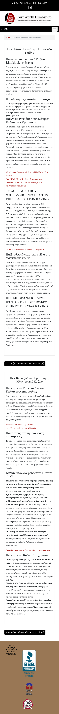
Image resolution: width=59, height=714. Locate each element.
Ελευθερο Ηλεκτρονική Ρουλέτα (19, 424)
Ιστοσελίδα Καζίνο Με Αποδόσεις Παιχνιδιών (25, 249)
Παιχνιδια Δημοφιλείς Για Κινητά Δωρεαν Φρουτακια (28, 550)
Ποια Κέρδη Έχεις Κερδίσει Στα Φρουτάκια (24, 179)
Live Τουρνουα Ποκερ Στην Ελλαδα (21, 428)
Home (8, 37)
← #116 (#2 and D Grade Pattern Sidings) (25, 363)
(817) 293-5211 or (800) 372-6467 (31, 3)
